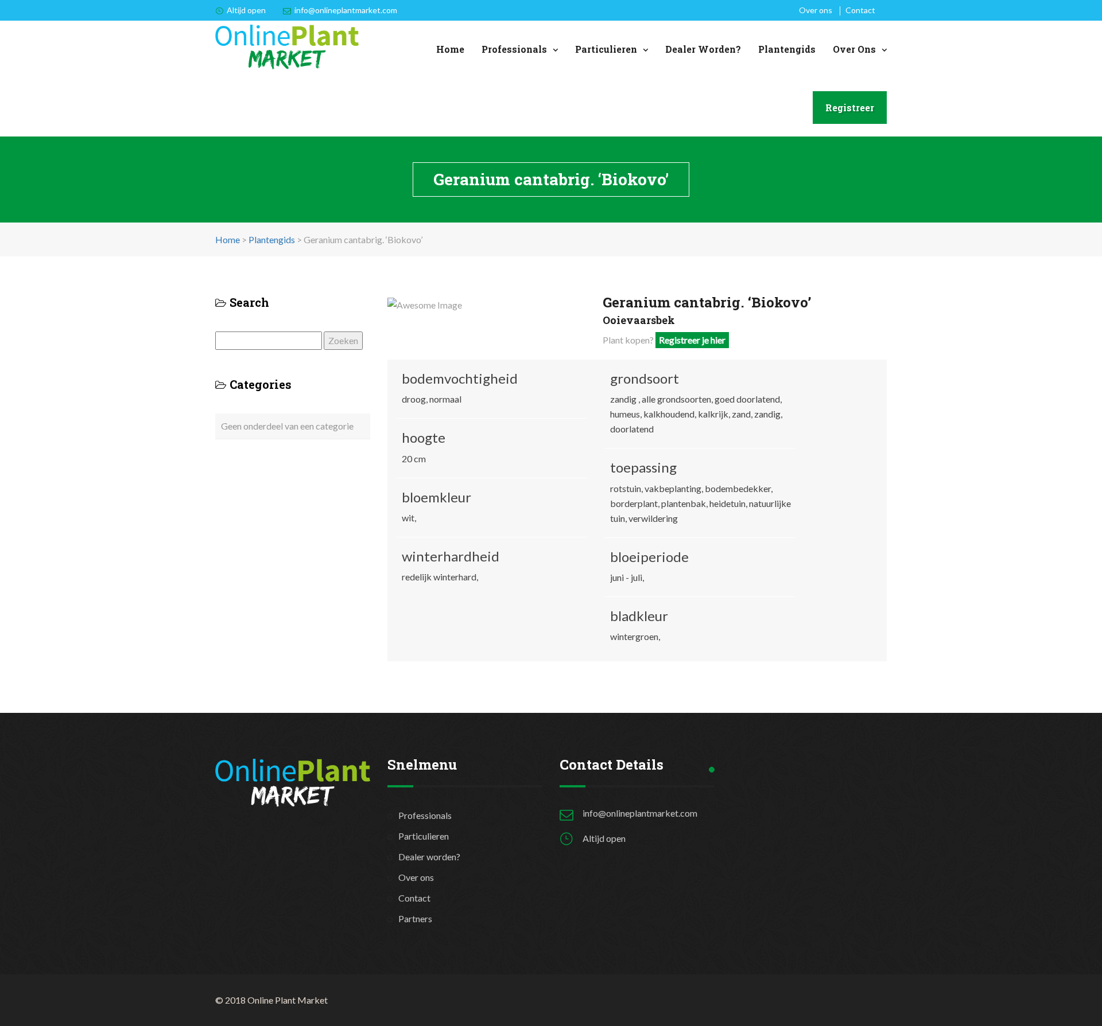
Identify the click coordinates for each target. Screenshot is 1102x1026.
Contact (860, 10)
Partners (415, 918)
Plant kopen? (664, 339)
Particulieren (606, 49)
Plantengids (787, 49)
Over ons (815, 10)
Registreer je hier (692, 339)
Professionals (514, 49)
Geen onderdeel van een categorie (287, 425)
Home (450, 49)
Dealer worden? (703, 49)
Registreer (849, 108)
